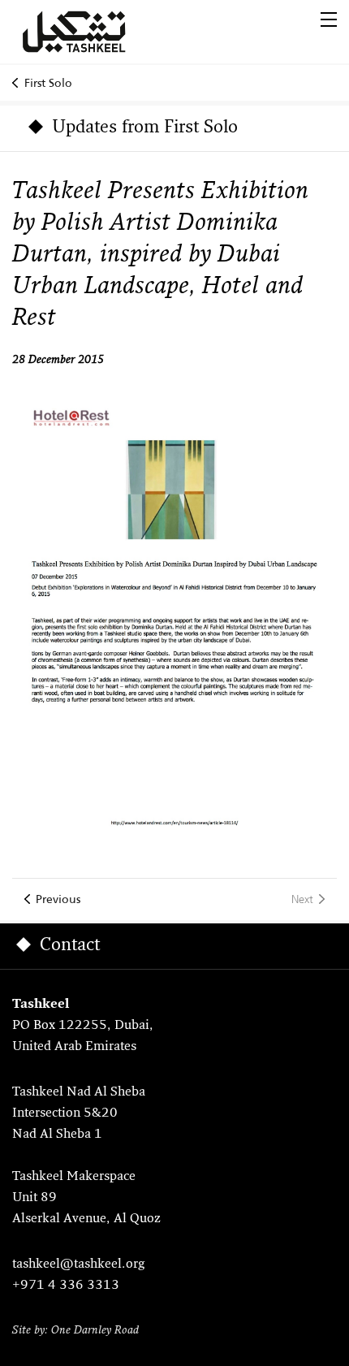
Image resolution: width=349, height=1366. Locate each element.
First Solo (48, 83)
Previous (58, 899)
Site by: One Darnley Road (75, 1331)
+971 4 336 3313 (65, 1285)
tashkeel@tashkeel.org (78, 1264)
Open (328, 19)
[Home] (93, 31)
